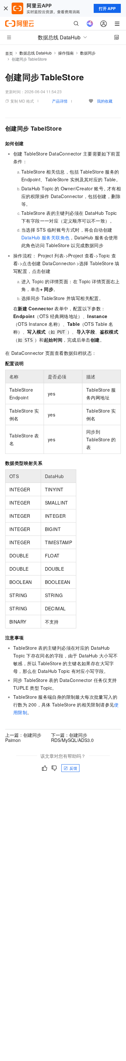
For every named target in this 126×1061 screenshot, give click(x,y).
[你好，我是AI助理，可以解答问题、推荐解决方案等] (90, 23)
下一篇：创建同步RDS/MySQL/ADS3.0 (72, 737)
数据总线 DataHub (35, 52)
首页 (9, 53)
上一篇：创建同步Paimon (23, 737)
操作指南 (66, 52)
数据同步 (88, 52)
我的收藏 (104, 101)
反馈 (73, 768)
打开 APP (107, 8)
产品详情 (60, 101)
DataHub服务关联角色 (45, 237)
